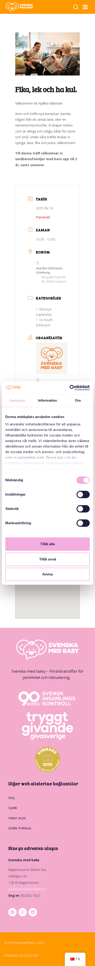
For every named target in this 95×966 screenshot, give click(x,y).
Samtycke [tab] (17, 400)
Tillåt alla (47, 544)
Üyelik (12, 808)
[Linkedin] (33, 912)
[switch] (83, 494)
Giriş (11, 797)
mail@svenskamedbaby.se (27, 889)
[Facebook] (12, 912)
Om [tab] (78, 400)
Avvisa (47, 574)
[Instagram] (22, 912)
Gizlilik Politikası (19, 828)
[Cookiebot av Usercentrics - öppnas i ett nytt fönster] (69, 388)
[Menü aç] (85, 7)
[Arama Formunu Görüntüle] (76, 7)
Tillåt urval (47, 559)
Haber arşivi (17, 818)
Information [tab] (47, 400)
